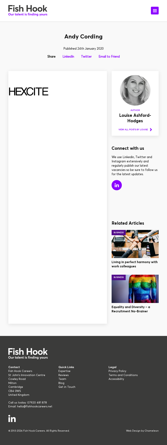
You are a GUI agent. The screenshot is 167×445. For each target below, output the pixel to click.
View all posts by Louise (133, 130)
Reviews (63, 375)
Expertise (64, 371)
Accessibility (116, 379)
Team (62, 379)
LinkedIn (68, 56)
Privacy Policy (117, 371)
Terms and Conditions (123, 375)
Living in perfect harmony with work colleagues (135, 264)
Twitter (86, 56)
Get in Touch (66, 387)
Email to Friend (109, 56)
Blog (61, 383)
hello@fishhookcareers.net (34, 406)
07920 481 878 (37, 402)
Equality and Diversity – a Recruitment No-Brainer (131, 309)
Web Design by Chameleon (142, 431)
